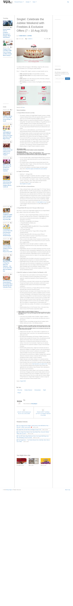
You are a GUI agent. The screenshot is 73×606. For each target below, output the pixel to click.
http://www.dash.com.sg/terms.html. (39, 363)
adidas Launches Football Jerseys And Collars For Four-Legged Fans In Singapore (7, 151)
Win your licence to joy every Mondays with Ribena (45, 469)
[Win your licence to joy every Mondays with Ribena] (46, 461)
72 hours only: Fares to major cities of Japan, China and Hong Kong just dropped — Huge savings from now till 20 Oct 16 (21, 473)
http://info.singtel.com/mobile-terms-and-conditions (36, 168)
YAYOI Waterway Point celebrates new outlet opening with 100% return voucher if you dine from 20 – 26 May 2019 (33, 473)
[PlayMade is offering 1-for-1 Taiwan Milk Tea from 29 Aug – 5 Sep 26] (6, 113)
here (24, 107)
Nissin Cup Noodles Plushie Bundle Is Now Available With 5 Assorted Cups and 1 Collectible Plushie (7, 284)
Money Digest (9, 489)
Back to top (67, 489)
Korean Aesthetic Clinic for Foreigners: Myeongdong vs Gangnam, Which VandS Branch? (7, 33)
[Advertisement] (36, 9)
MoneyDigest (22, 35)
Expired (30, 35)
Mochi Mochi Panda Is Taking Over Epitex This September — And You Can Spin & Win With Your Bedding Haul (7, 266)
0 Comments (29, 38)
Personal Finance (18, 1)
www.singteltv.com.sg (41, 202)
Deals (34, 1)
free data (20, 390)
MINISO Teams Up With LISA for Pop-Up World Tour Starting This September (7, 167)
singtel (19, 392)
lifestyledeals (38, 390)
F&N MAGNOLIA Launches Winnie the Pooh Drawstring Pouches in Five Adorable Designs (7, 232)
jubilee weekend (28, 390)
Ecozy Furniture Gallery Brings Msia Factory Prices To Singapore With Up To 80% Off (7, 183)
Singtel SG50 (23, 381)
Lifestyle (27, 1)
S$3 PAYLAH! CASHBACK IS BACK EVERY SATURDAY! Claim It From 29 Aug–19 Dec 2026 (7, 216)
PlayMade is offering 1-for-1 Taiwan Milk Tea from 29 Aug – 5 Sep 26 (7, 118)
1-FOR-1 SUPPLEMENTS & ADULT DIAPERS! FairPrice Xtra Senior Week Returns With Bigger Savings (7, 132)
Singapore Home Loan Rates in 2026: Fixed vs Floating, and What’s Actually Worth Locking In (7, 52)
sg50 (45, 390)
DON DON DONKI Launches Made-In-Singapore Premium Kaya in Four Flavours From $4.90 (7, 248)
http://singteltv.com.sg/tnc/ (25, 183)
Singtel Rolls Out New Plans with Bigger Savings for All (29, 429)
